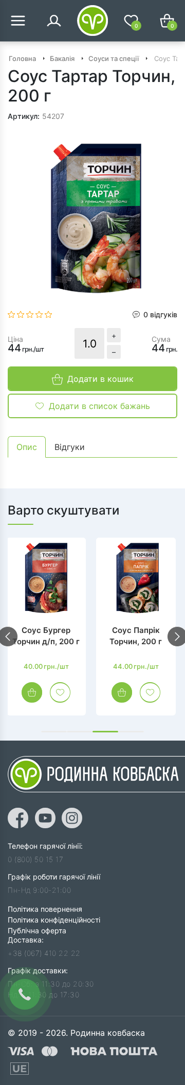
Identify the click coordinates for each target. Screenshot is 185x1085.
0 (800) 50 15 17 (35, 859)
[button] (54, 731)
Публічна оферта (37, 930)
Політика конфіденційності (54, 919)
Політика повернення (45, 909)
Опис (26, 447)
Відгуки (69, 447)
